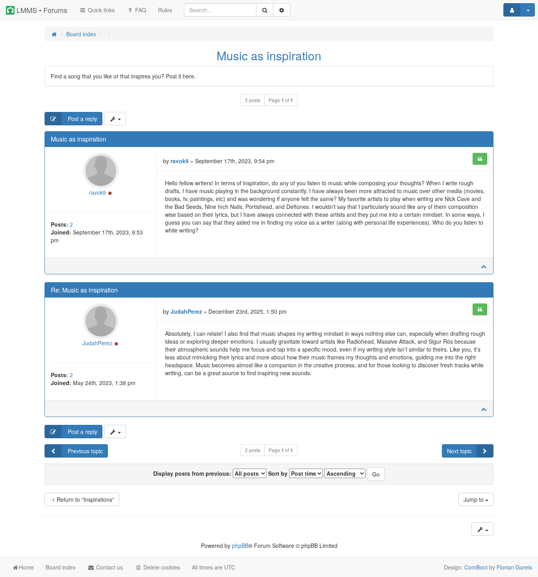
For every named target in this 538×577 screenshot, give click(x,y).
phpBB (240, 545)
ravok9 (97, 192)
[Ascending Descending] (345, 473)
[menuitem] (165, 10)
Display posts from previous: (193, 473)
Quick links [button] (100, 10)
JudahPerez (97, 343)
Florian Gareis (514, 567)
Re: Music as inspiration (84, 289)
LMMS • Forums (41, 10)
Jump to (474, 499)
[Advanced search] (281, 10)
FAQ (140, 10)
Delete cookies (161, 567)
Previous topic (84, 451)
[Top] (483, 266)
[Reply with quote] (480, 159)
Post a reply (81, 119)
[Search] (264, 10)
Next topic (459, 451)
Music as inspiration (269, 55)
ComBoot (476, 567)
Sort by (278, 473)
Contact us (109, 567)
